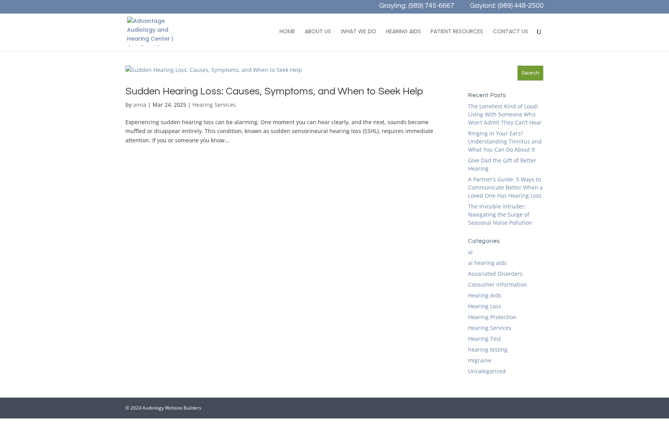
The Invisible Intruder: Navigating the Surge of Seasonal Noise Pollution (500, 214)
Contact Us (510, 32)
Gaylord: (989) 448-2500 (507, 6)
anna (139, 104)
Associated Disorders (495, 273)
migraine (479, 360)
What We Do (358, 32)
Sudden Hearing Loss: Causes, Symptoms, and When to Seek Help (274, 91)
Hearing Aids (403, 32)
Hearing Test (484, 338)
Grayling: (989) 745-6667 (416, 6)
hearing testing (488, 349)
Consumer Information (497, 284)
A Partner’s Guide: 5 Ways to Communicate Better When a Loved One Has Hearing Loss (505, 187)
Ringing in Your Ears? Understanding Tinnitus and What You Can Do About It (505, 141)
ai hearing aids (487, 262)
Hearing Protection (492, 317)
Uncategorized (487, 371)
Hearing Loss (484, 306)
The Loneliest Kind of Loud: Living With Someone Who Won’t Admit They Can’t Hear (505, 114)
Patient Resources (457, 32)
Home (287, 32)
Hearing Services (214, 104)
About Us (318, 32)
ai (470, 252)
